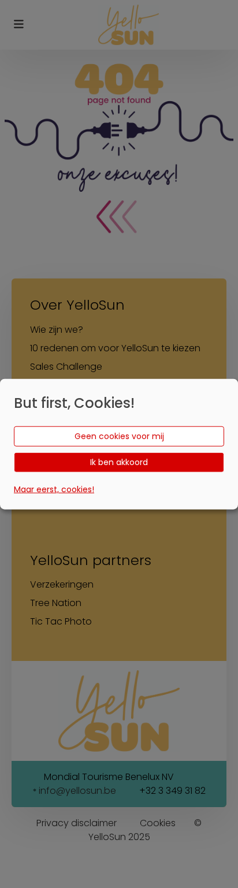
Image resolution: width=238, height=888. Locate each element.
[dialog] (119, 444)
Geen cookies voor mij (119, 435)
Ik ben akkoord (119, 461)
